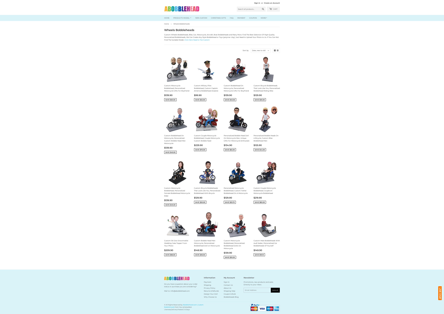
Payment (241, 18)
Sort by (246, 50)
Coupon (253, 18)
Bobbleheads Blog (231, 297)
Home (166, 18)
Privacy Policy (209, 288)
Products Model (181, 18)
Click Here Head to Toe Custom (197, 40)
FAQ (231, 18)
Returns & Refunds (211, 291)
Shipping (207, 285)
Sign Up (275, 290)
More (263, 18)
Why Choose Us (210, 297)
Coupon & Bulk (230, 294)
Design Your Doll (211, 294)
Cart (275, 9)
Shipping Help (229, 291)
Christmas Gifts (218, 18)
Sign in (257, 3)
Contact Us (228, 285)
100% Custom (201, 18)
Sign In (226, 282)
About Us (227, 288)
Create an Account (272, 3)
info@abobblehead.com (180, 291)
